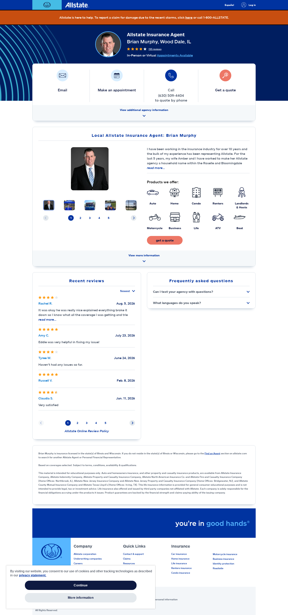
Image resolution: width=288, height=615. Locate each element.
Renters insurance (181, 568)
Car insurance (179, 553)
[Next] (133, 218)
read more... (156, 168)
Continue (81, 585)
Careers (78, 563)
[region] (80, 587)
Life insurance (179, 563)
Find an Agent (212, 453)
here (189, 17)
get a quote (165, 240)
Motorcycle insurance (225, 554)
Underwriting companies (88, 558)
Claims (126, 558)
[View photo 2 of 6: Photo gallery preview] (69, 205)
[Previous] (46, 218)
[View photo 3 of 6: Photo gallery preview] (89, 205)
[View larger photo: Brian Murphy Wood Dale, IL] (90, 168)
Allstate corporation (85, 553)
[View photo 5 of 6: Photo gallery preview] (131, 205)
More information (81, 597)
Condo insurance (180, 572)
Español (229, 5)
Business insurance (223, 558)
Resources (129, 563)
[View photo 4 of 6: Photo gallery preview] (110, 205)
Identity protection (223, 563)
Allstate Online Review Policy (87, 431)
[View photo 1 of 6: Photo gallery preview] (48, 205)
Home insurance (180, 558)
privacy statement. (32, 575)
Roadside (218, 568)
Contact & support (133, 553)
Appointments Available (175, 55)
